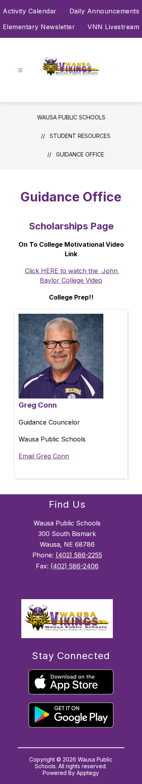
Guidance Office (80, 154)
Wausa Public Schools (71, 117)
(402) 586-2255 (79, 555)
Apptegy (88, 772)
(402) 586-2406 (74, 566)
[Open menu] (20, 70)
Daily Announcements (104, 11)
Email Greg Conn (44, 456)
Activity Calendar (30, 11)
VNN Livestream (113, 27)
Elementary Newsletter (39, 27)
